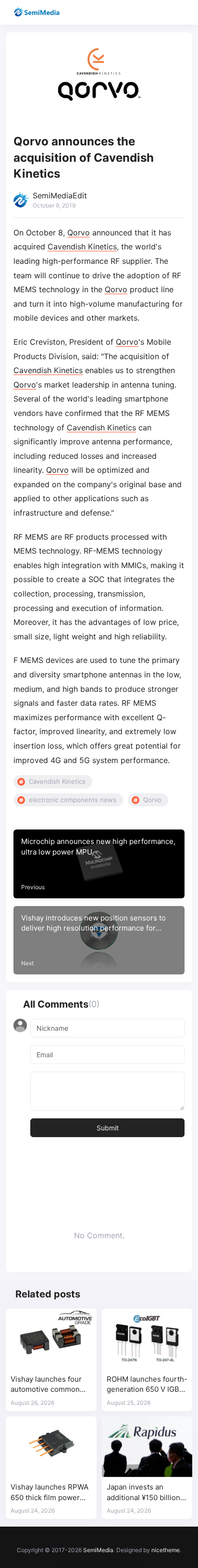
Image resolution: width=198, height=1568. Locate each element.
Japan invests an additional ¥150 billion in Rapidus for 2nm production (143, 1492)
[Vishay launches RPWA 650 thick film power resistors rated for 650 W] (51, 1446)
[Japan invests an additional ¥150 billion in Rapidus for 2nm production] (147, 1446)
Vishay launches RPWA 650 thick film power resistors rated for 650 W (49, 1492)
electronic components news (72, 799)
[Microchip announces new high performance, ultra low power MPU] (99, 863)
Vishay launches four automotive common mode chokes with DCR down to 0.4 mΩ (50, 1384)
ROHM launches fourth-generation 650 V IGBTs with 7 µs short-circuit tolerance (147, 1384)
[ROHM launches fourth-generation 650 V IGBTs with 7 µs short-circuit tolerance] (147, 1339)
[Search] (163, 12)
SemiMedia (98, 1550)
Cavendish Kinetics (82, 246)
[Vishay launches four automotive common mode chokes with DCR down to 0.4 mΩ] (51, 1339)
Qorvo (78, 232)
